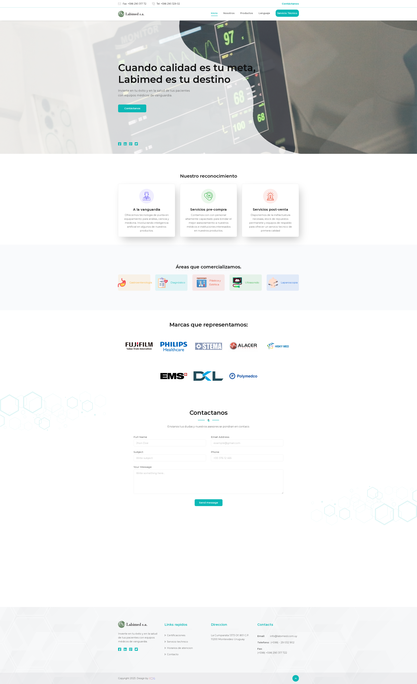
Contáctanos (290, 3)
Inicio (214, 13)
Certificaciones (176, 635)
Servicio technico (177, 641)
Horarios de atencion (180, 647)
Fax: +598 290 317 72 (134, 3)
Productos (246, 13)
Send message (208, 502)
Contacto (173, 654)
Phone (215, 452)
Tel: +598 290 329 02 (168, 3)
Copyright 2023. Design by (133, 678)
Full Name (140, 437)
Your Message (143, 466)
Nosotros (229, 13)
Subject (138, 452)
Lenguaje (264, 13)
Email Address (220, 437)
